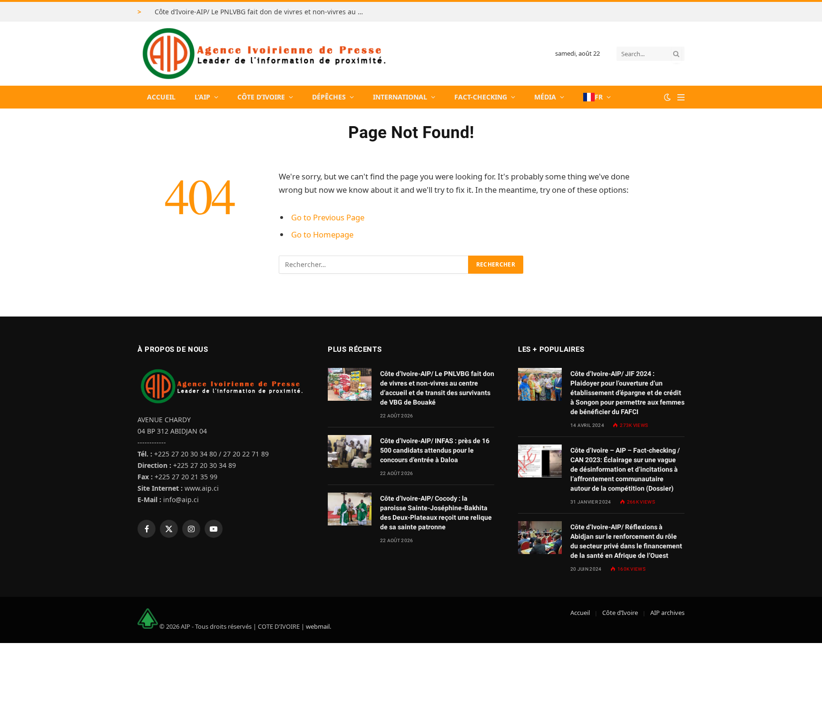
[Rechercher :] (374, 265)
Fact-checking (480, 96)
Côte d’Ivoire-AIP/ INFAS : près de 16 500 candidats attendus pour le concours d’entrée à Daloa (434, 450)
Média (545, 96)
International (400, 96)
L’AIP (202, 96)
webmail (318, 626)
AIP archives (667, 612)
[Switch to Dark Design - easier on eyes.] (667, 97)
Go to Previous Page (327, 217)
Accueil (161, 96)
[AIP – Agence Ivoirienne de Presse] (262, 53)
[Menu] (681, 97)
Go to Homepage (322, 234)
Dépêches (329, 96)
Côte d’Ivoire (261, 96)
